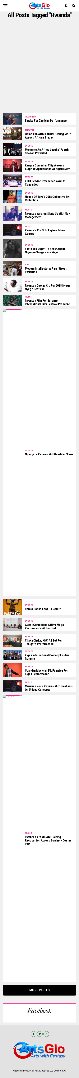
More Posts (39, 990)
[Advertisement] (39, 65)
